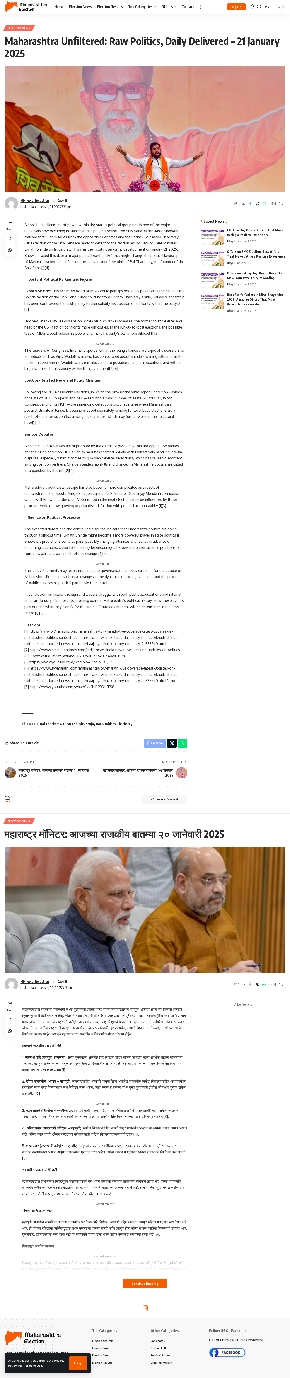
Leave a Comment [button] (167, 799)
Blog (230, 241)
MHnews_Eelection (34, 200)
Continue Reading (145, 1283)
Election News (19, 28)
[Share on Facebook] (250, 203)
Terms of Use (32, 1365)
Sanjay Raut (94, 724)
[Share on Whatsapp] (264, 203)
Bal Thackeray (50, 724)
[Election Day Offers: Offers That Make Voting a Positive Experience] (212, 236)
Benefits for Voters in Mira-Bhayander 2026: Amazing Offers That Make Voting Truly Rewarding (255, 299)
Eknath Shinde (73, 724)
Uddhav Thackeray (118, 724)
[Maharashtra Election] (26, 7)
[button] (78, 1363)
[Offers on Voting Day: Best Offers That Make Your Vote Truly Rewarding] (212, 279)
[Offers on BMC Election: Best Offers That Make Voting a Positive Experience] (212, 257)
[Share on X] (257, 203)
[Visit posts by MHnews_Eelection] (11, 203)
